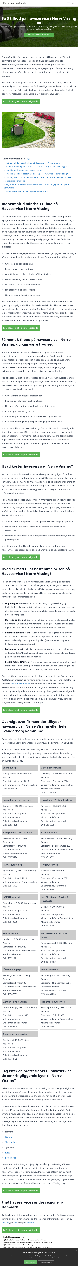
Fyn (15, 1222)
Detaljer (60, 1258)
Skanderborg (11, 1142)
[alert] (39, 1257)
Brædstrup (10, 1157)
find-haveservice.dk (20, 683)
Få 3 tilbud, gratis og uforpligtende (39, 35)
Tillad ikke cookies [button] (46, 1262)
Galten (8, 1136)
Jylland (6, 1222)
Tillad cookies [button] (30, 1262)
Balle (7, 1152)
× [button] (76, 1250)
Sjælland (29, 1222)
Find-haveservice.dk (14, 3)
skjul (28, 159)
